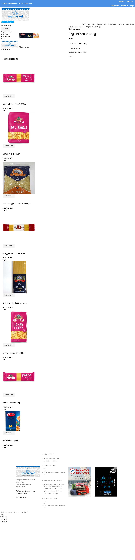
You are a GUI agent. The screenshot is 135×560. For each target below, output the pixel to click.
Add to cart (83, 43)
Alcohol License (21, 497)
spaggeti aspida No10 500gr (15, 303)
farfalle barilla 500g (11, 441)
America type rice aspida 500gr (16, 203)
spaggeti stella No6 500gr (14, 253)
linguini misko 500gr (11, 403)
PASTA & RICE (80, 27)
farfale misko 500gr (11, 154)
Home (71, 27)
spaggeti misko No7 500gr (14, 104)
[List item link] (54, 467)
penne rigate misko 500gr (14, 353)
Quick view (5, 100)
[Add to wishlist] (10, 100)
